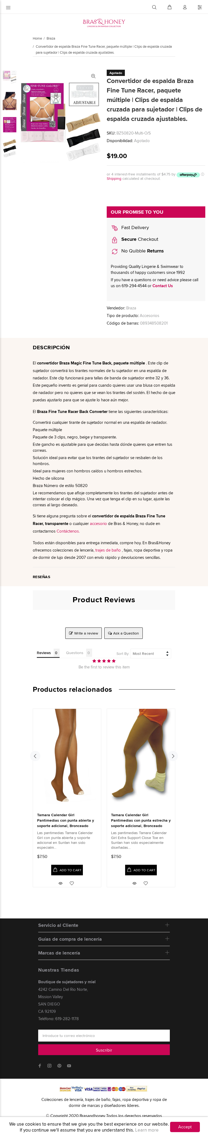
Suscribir (104, 1050)
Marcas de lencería (59, 952)
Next (173, 756)
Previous (35, 756)
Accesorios (149, 315)
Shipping (114, 178)
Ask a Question (126, 633)
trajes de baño (108, 550)
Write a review (86, 633)
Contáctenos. (68, 531)
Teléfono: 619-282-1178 (58, 1018)
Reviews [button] (44, 652)
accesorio (98, 523)
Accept (185, 1127)
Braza (51, 38)
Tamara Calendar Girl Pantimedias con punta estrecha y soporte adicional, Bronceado (141, 820)
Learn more (147, 1130)
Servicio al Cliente (58, 925)
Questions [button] (74, 652)
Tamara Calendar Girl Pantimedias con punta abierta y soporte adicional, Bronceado (65, 820)
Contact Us (162, 286)
